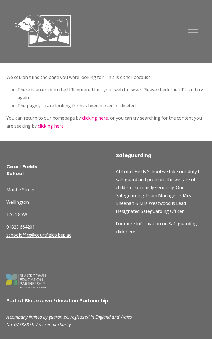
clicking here (95, 118)
